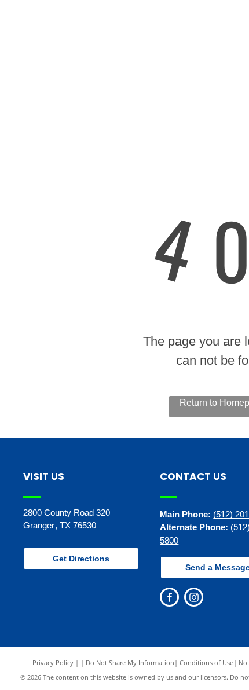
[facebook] (169, 599)
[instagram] (193, 599)
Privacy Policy (53, 662)
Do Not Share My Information (130, 662)
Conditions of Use (206, 662)
